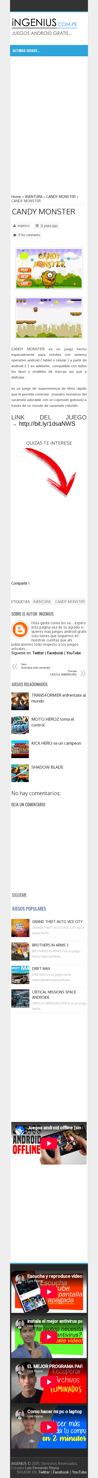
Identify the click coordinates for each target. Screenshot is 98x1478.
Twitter (38, 653)
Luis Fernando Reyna (42, 1468)
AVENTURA (42, 601)
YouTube (73, 653)
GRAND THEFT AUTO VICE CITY (57, 921)
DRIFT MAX (41, 968)
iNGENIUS (19, 1463)
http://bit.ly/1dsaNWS (47, 423)
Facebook (55, 653)
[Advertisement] (49, 92)
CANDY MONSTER (43, 211)
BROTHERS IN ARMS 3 (50, 945)
